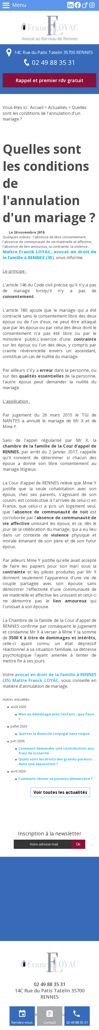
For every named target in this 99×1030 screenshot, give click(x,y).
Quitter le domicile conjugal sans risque (53, 733)
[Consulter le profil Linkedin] (70, 6)
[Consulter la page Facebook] (77, 6)
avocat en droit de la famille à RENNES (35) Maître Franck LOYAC (49, 677)
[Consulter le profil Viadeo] (85, 6)
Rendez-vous (22, 1022)
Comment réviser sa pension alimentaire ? (55, 778)
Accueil (37, 107)
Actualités (57, 107)
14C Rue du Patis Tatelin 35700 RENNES (53, 52)
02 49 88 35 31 (77, 1022)
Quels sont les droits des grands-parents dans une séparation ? (55, 761)
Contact (50, 1022)
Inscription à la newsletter (49, 833)
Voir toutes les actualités (60, 792)
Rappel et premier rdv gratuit (49, 80)
